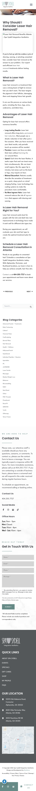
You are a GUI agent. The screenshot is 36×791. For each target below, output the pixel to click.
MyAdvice (27, 770)
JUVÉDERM (6, 367)
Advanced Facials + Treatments (12, 324)
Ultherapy (6, 413)
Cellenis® (5, 330)
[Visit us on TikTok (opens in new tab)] (18, 509)
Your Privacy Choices (18, 775)
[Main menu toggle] (31, 4)
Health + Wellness (8, 347)
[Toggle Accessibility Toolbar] (4, 781)
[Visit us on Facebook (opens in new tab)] (3, 509)
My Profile (6, 681)
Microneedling (7, 383)
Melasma (5, 380)
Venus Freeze (7, 417)
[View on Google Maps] (18, 740)
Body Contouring (8, 327)
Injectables (6, 360)
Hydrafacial (6, 354)
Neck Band (6, 390)
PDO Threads (7, 397)
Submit (8, 607)
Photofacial (6, 400)
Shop (4, 676)
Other (4, 393)
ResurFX (5, 403)
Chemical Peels (7, 334)
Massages (6, 373)
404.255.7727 (22, 468)
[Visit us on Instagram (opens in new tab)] (8, 509)
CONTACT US (28, 786)
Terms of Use (23, 773)
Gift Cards (6, 672)
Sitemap (30, 773)
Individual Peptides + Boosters (12, 357)
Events (5, 663)
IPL (4, 363)
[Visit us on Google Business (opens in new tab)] (13, 509)
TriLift (4, 410)
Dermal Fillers (7, 340)
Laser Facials (6, 370)
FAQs (4, 685)
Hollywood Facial (8, 350)
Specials (5, 667)
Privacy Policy (14, 773)
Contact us (7, 274)
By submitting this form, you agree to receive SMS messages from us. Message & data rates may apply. (17, 592)
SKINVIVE (5, 407)
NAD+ (4, 387)
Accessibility (5, 773)
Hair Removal (7, 344)
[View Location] (4, 699)
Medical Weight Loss (9, 377)
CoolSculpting (7, 337)
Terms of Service (11, 600)
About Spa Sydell (9, 658)
